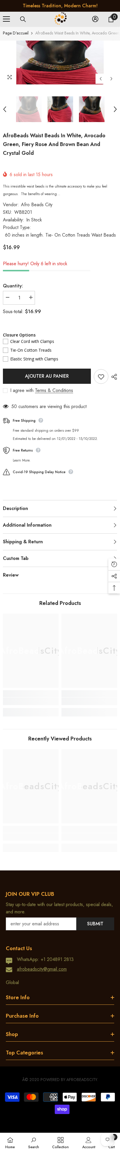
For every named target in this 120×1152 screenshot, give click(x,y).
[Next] (111, 79)
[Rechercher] (23, 19)
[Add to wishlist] (101, 376)
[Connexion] (95, 19)
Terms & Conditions (54, 390)
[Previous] (101, 79)
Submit (95, 923)
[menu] (6, 18)
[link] (31, 701)
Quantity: (13, 285)
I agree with (21, 390)
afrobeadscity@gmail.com (42, 969)
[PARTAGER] (112, 377)
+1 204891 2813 (57, 959)
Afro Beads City (36, 204)
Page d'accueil (16, 33)
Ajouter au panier (47, 376)
